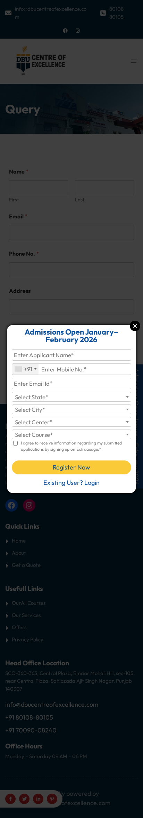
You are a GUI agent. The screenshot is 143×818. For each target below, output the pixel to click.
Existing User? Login (71, 483)
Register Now (71, 467)
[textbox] (71, 397)
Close (135, 326)
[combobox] (25, 369)
